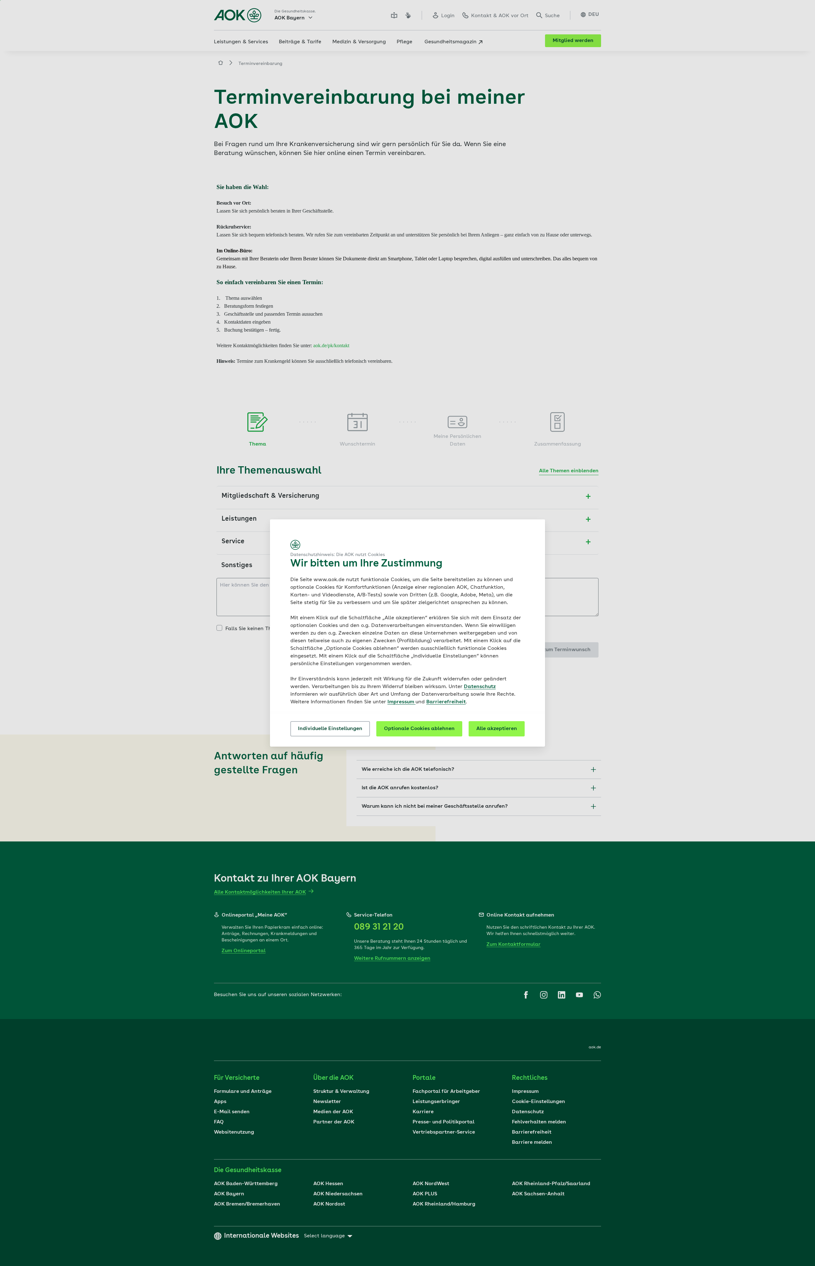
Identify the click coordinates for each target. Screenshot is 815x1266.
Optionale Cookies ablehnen (419, 728)
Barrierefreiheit (446, 702)
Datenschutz (480, 686)
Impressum (401, 702)
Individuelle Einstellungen (330, 728)
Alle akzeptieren (496, 728)
